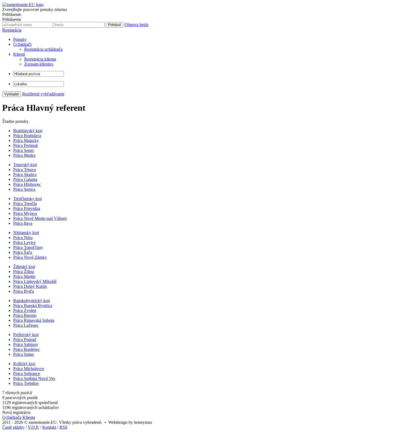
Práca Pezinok (25, 145)
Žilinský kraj (24, 266)
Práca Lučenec (26, 325)
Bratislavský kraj (27, 130)
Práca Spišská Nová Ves (34, 378)
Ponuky (20, 39)
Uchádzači (22, 44)
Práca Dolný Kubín (30, 286)
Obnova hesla (136, 24)
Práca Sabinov (25, 344)
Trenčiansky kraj (27, 198)
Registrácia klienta (40, 59)
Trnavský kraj (25, 164)
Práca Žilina (23, 271)
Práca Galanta (25, 179)
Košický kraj (24, 363)
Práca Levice (24, 242)
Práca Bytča (23, 291)
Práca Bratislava (27, 135)
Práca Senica (24, 189)
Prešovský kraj (26, 334)
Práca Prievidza (26, 208)
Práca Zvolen (24, 310)
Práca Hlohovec (27, 184)
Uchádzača (11, 417)
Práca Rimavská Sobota (33, 320)
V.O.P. (33, 427)
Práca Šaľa (22, 252)
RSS (63, 427)
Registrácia (11, 30)
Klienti (19, 54)
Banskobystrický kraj (31, 300)
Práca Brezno (24, 315)
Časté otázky (13, 427)
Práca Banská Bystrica (32, 305)
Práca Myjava (25, 213)
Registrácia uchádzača (43, 49)
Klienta (28, 417)
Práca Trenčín (25, 203)
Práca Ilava (22, 223)
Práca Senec (23, 150)
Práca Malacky (26, 140)
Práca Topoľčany (28, 247)
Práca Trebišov (26, 383)
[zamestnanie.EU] (23, 4)
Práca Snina (23, 354)
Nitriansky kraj (26, 232)
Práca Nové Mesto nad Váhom (40, 218)
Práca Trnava (24, 169)
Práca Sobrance (26, 373)
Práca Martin (24, 276)
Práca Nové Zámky (30, 257)
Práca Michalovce (28, 368)
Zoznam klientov (38, 64)
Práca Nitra (23, 237)
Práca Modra (24, 155)
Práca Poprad (24, 339)
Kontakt (49, 427)
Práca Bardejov (26, 349)
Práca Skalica (24, 174)
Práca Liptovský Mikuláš (34, 281)
